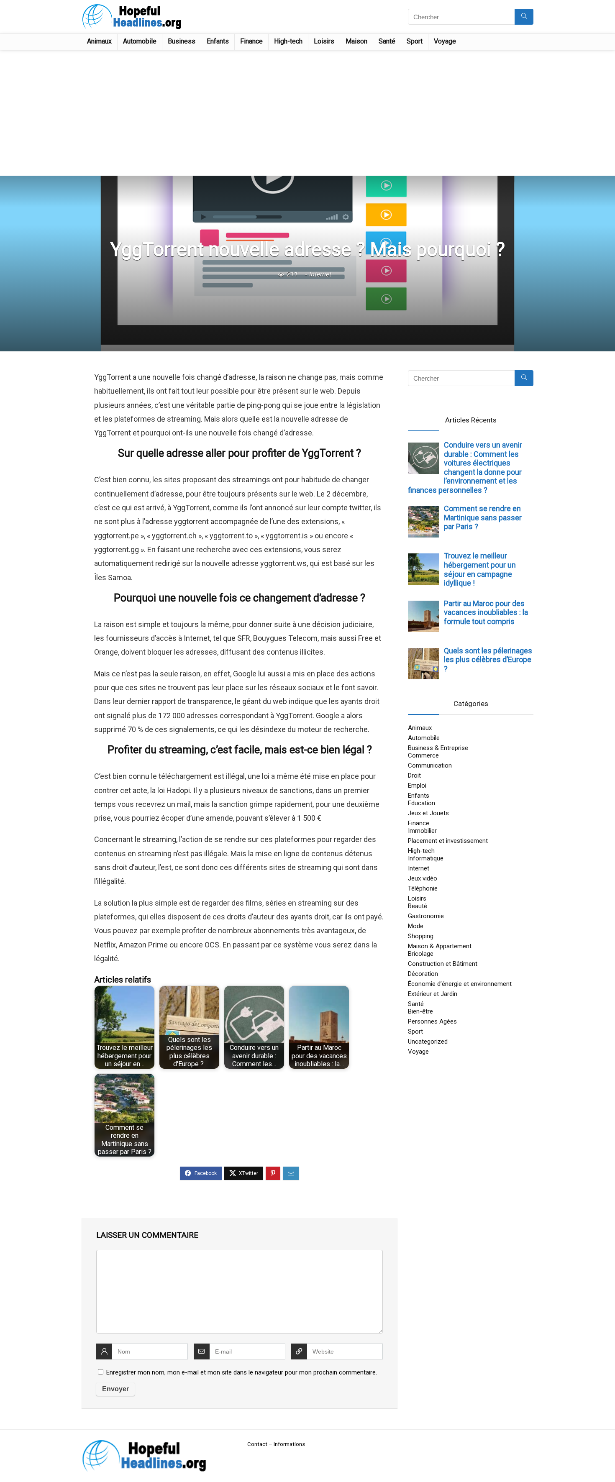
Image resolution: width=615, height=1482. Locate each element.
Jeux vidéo (422, 878)
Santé (387, 41)
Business (181, 41)
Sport (415, 41)
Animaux (99, 41)
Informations (289, 1444)
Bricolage (420, 953)
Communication (430, 765)
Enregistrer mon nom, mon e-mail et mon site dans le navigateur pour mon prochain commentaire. (241, 1372)
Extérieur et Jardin (432, 994)
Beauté (417, 906)
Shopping (420, 936)
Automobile (139, 41)
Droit (414, 775)
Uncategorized (428, 1041)
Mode (415, 926)
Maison (356, 41)
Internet (320, 274)
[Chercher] (524, 17)
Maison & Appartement (440, 946)
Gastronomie (426, 916)
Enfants (218, 41)
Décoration (423, 974)
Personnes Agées (432, 1021)
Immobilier (422, 830)
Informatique (425, 858)
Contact (257, 1444)
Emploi (417, 785)
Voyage (445, 41)
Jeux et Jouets (428, 813)
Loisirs (324, 41)
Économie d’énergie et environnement (460, 984)
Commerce (423, 755)
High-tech (288, 41)
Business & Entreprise (438, 748)
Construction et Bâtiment (442, 964)
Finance (251, 41)
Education (421, 803)
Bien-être (420, 1011)
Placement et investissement (448, 841)
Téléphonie (423, 888)
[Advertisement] (307, 112)
